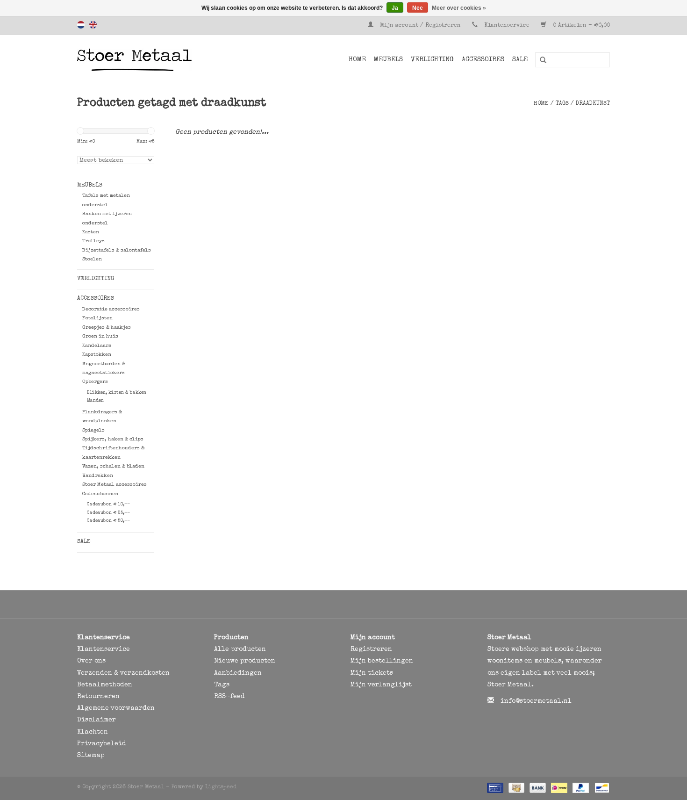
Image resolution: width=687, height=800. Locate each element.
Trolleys (93, 241)
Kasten (90, 232)
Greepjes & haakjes (106, 327)
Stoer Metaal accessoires (114, 484)
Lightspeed (220, 787)
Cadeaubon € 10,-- (108, 504)
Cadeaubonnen (100, 494)
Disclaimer (96, 720)
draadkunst (593, 104)
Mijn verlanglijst (381, 685)
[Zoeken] (539, 60)
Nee (417, 8)
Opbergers (95, 381)
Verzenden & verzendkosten (123, 673)
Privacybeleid (101, 744)
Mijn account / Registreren (420, 26)
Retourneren (98, 696)
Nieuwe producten (244, 661)
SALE (520, 60)
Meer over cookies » (459, 8)
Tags (562, 104)
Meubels (388, 60)
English (93, 25)
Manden (95, 400)
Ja (395, 8)
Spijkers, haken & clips (112, 439)
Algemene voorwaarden (116, 708)
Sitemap (91, 755)
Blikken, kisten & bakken (116, 392)
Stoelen (92, 259)
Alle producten (240, 649)
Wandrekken (97, 475)
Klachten (92, 732)
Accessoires (483, 60)
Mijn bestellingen (382, 661)
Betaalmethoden (104, 685)
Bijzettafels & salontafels (116, 250)
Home (357, 60)
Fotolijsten (97, 318)
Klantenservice (507, 26)
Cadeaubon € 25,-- (108, 513)
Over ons (91, 661)
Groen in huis (100, 336)
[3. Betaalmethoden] (494, 788)
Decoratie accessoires (111, 309)
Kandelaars (96, 345)
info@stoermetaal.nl (536, 701)
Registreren (371, 649)
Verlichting (432, 60)
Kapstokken (96, 354)
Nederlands (81, 25)
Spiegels (93, 430)
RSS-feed (229, 696)
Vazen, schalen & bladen (113, 466)
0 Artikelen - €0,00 (580, 26)
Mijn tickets (372, 673)
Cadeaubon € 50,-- (108, 521)
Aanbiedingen (238, 673)
